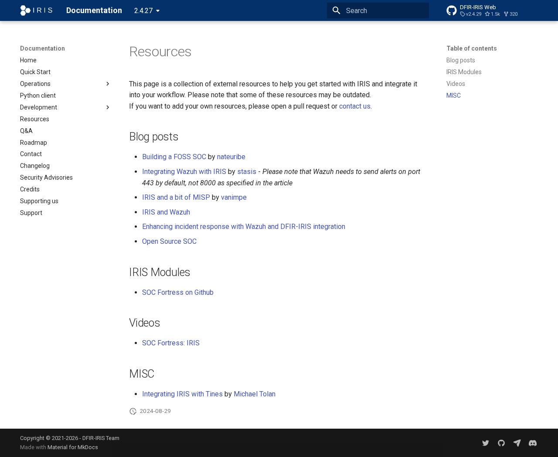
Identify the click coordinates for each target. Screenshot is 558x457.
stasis (246, 171)
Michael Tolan (255, 394)
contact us (355, 106)
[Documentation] (36, 10)
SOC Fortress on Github (178, 292)
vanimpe (234, 197)
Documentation (42, 48)
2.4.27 (143, 11)
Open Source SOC (169, 241)
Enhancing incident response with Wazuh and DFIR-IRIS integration (243, 226)
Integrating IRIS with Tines (182, 394)
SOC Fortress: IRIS (171, 343)
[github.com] (501, 443)
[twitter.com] (486, 443)
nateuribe (231, 157)
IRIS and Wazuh (166, 212)
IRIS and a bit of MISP (176, 197)
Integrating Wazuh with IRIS (184, 171)
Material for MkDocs (73, 447)
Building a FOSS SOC (174, 157)
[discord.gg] (533, 443)
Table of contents (471, 48)
